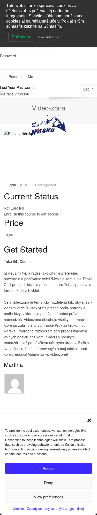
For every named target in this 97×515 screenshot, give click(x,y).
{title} (80, 508)
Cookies (19, 508)
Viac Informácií (50, 37)
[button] (89, 420)
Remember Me (21, 76)
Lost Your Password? (17, 87)
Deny (48, 482)
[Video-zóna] (48, 156)
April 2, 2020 (18, 185)
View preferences (48, 496)
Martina (13, 364)
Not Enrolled (14, 208)
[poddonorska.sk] (48, 125)
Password (8, 55)
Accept (49, 468)
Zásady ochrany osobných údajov (50, 508)
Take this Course (18, 261)
